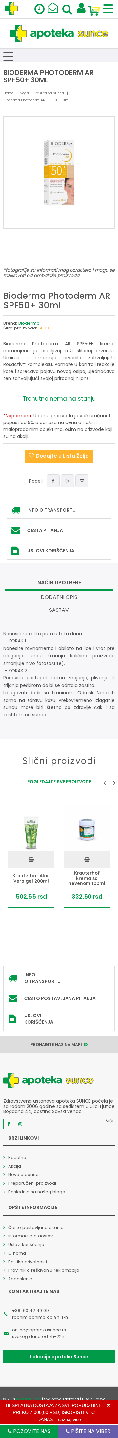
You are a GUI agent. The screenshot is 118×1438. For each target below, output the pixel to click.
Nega (24, 93)
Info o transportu (51, 510)
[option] (31, 856)
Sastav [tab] (59, 610)
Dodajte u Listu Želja (62, 456)
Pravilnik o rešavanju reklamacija (43, 1270)
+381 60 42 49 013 (31, 1310)
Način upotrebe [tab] (59, 582)
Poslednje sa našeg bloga (36, 1192)
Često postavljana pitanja (60, 998)
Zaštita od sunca (49, 93)
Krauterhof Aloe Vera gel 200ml (31, 878)
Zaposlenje (20, 1279)
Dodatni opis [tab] (59, 597)
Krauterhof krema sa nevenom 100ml (87, 878)
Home (8, 93)
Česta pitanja (45, 530)
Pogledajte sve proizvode (59, 782)
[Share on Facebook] (53, 480)
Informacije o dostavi (31, 1236)
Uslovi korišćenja (50, 550)
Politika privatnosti (27, 1262)
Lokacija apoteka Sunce (59, 1356)
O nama (17, 1253)
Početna (17, 1157)
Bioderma (29, 323)
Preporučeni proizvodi (32, 1183)
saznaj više (69, 1419)
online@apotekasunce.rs (39, 1330)
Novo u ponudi (24, 1175)
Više (110, 1120)
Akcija (14, 1166)
